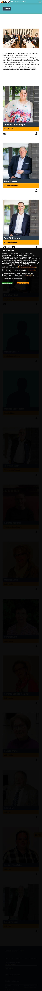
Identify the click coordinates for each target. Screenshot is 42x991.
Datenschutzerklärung (27, 267)
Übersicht (32, 270)
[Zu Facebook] (5, 248)
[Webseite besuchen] (9, 248)
